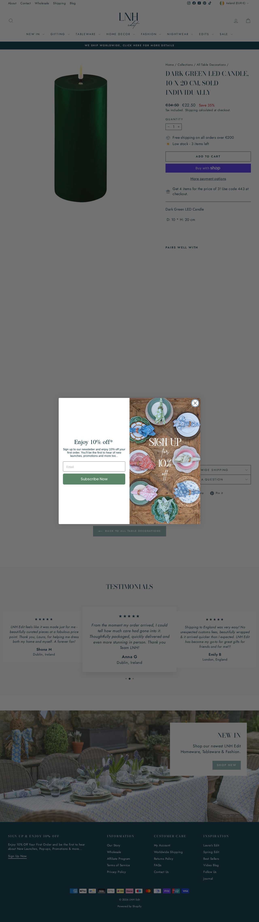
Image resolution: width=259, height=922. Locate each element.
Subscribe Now (94, 478)
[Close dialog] (195, 403)
